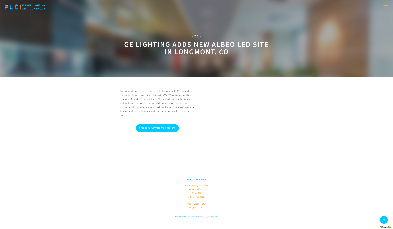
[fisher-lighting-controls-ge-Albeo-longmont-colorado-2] (236, 95)
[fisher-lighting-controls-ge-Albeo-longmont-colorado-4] (209, 113)
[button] (386, 7)
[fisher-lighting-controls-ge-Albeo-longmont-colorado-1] (209, 95)
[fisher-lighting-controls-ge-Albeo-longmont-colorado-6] (236, 113)
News (196, 35)
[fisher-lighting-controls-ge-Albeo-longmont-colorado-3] (262, 95)
